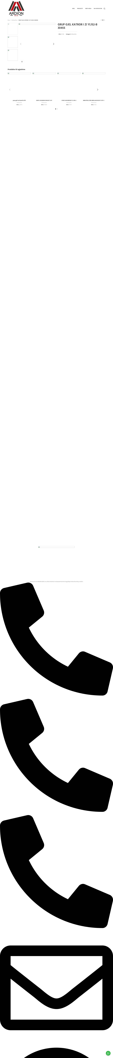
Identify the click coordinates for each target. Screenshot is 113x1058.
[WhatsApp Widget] (108, 1053)
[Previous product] (101, 20)
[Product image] (19, 85)
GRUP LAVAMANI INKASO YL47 (44, 100)
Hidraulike (14, 20)
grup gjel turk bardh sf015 (19, 100)
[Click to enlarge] (22, 62)
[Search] (104, 8)
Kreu (9, 20)
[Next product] (104, 20)
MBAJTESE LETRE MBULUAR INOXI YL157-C (93, 100)
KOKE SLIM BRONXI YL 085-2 (69, 100)
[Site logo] (16, 8)
